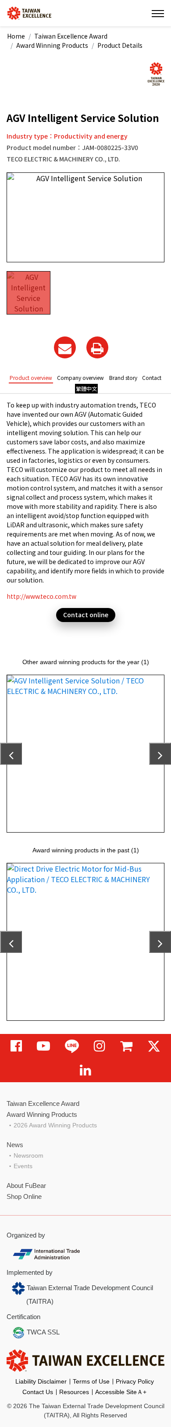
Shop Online (24, 1196)
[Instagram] (99, 1046)
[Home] (29, 12)
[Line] (72, 1046)
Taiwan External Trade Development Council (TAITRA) (89, 1294)
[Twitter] (153, 1046)
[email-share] (65, 347)
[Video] (43, 1046)
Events (23, 1166)
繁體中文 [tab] (86, 388)
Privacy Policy (135, 1381)
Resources (74, 1391)
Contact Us (37, 1391)
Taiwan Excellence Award (70, 36)
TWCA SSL (42, 1332)
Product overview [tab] (31, 377)
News (15, 1144)
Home (16, 36)
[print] (97, 347)
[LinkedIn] (85, 1070)
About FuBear (26, 1185)
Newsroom (28, 1155)
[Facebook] (16, 1046)
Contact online (85, 614)
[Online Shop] (126, 1046)
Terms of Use (91, 1381)
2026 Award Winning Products (55, 1125)
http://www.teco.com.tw (41, 596)
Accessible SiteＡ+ (120, 1391)
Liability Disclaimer (41, 1381)
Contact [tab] (151, 377)
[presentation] (11, 754)
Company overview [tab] (80, 377)
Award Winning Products (52, 45)
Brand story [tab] (123, 377)
